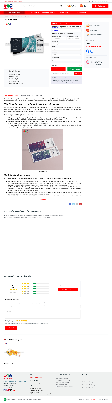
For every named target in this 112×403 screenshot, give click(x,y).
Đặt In (57, 69)
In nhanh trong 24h (95, 25)
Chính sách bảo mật (87, 387)
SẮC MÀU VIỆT (94, 399)
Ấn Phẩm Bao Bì (33, 12)
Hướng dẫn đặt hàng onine (63, 380)
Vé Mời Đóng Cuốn (9, 363)
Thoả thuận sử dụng (87, 382)
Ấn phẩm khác (81, 12)
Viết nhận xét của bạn (68, 290)
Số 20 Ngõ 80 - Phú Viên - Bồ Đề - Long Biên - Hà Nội (24, 399)
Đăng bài (10, 327)
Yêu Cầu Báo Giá (27, 96)
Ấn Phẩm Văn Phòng (47, 12)
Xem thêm (43, 199)
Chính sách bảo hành (87, 379)
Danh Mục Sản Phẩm (14, 12)
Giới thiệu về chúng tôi (62, 378)
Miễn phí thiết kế (94, 30)
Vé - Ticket (27, 16)
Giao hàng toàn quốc (96, 34)
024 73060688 (55, 28)
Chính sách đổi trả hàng (88, 385)
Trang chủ (6, 16)
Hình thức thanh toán (61, 384)
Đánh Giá (39, 96)
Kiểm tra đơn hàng (104, 1)
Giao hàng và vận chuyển (62, 382)
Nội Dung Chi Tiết (11, 96)
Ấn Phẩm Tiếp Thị (64, 12)
